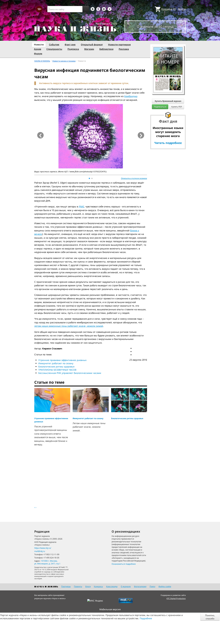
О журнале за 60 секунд (155, 26)
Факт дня (70, 44)
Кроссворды (112, 586)
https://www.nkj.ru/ (42, 548)
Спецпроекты (54, 49)
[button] (89, 178)
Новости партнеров (119, 44)
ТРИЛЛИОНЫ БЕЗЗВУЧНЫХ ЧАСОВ (57, 369)
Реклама (124, 49)
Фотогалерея (140, 586)
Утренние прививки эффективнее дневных (62, 360)
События (54, 44)
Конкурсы (98, 586)
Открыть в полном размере (134, 178)
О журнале (126, 586)
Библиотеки (106, 49)
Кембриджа (130, 96)
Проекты (78, 586)
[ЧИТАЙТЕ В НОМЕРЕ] (168, 38)
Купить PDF (176, 106)
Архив (37, 49)
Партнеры (66, 586)
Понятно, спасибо (210, 617)
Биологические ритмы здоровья (56, 366)
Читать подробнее (168, 142)
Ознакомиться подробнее (124, 564)
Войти (182, 9)
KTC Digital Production (176, 598)
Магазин (89, 49)
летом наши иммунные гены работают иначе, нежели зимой (68, 325)
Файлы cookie (164, 586)
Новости (39, 44)
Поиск (152, 586)
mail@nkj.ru (39, 551)
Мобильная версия (110, 609)
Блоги (88, 586)
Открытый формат (92, 44)
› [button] (141, 135)
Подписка (73, 49)
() (168, 9)
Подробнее (146, 618)
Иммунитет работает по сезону (55, 363)
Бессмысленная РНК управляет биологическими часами (69, 372)
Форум (38, 53)
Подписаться (160, 106)
